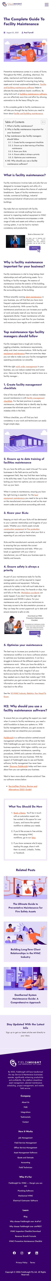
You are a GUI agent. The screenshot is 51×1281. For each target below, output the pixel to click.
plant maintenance (34, 296)
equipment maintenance (14, 353)
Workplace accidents (30, 592)
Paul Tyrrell (28, 32)
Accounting (25, 1162)
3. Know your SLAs (19, 151)
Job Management (25, 1137)
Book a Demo (20, 812)
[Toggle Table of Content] (42, 122)
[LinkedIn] (36, 1253)
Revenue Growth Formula (25, 1236)
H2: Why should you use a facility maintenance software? (22, 162)
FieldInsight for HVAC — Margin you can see (25, 1184)
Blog (25, 1216)
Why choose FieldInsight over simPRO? (25, 1226)
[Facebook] (14, 1253)
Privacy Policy (21, 1262)
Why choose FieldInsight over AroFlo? (25, 1221)
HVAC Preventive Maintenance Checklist (25, 1241)
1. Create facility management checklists (27, 142)
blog (33, 837)
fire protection (33, 529)
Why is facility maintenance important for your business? (25, 131)
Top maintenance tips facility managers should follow (24, 137)
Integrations (25, 1112)
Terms (32, 1262)
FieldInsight (9, 737)
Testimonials (25, 1117)
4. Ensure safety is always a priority (25, 154)
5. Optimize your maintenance (24, 157)
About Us (25, 1102)
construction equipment (14, 529)
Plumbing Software (25, 1190)
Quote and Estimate (25, 1157)
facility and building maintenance (28, 113)
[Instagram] (21, 1253)
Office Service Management (25, 1147)
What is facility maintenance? (20, 126)
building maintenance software (33, 93)
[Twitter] (29, 1253)
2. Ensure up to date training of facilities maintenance (28, 147)
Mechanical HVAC (25, 1195)
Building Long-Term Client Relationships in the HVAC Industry (26, 953)
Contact (26, 1122)
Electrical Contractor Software (25, 1200)
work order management (26, 366)
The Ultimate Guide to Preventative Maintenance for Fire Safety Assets (26, 907)
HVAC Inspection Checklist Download (25, 1231)
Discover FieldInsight (19, 766)
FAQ (25, 1107)
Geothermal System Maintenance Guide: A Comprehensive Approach (25, 998)
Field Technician (25, 1167)
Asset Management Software (25, 1152)
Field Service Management (25, 1142)
